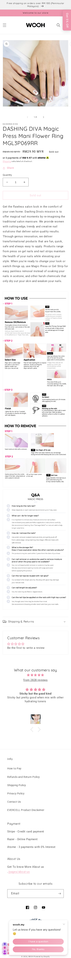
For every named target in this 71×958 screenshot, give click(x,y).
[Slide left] (27, 117)
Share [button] (10, 167)
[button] (5, 25)
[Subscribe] (60, 893)
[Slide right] (44, 117)
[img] (35, 675)
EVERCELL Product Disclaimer (25, 810)
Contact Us (14, 801)
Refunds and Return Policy (23, 776)
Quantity (7, 175)
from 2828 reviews (35, 680)
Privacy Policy (15, 793)
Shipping (7, 161)
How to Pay (14, 768)
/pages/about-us (19, 871)
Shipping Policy (16, 785)
